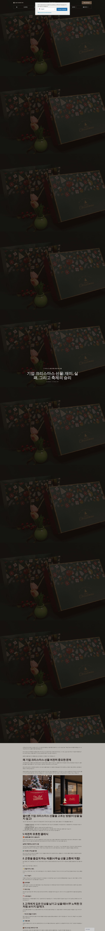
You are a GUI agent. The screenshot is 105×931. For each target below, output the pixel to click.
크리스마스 (27, 762)
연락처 (73, 7)
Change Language (62, 9)
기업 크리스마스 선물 (38, 760)
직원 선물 (59, 368)
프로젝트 (26, 7)
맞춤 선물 (54, 368)
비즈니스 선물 (48, 368)
